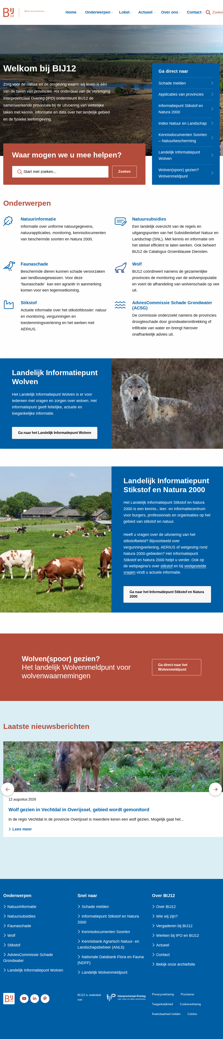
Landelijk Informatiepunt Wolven (179, 155)
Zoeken (124, 171)
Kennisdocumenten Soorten (106, 932)
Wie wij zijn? (167, 916)
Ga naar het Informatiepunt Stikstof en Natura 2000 (167, 596)
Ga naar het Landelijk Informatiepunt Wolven (57, 435)
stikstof (166, 566)
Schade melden (172, 83)
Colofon (192, 1014)
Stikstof (13, 945)
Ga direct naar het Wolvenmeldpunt (172, 667)
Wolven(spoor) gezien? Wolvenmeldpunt (179, 173)
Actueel (145, 12)
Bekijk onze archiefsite (175, 964)
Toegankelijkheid (162, 1004)
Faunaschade (19, 926)
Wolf (11, 935)
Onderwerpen (97, 12)
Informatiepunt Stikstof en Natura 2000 (181, 109)
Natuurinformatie (21, 906)
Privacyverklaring (163, 994)
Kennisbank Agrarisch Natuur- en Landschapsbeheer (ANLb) (108, 944)
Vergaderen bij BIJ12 (174, 926)
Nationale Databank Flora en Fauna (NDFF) (111, 960)
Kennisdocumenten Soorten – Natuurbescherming (183, 138)
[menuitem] (98, 12)
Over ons (169, 12)
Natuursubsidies (21, 916)
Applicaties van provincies (181, 94)
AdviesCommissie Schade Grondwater (28, 958)
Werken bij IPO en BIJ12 (177, 935)
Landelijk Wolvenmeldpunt (104, 972)
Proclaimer (187, 994)
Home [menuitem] (71, 12)
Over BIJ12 (166, 906)
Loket (124, 12)
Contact (194, 12)
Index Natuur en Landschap (183, 123)
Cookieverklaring (190, 1004)
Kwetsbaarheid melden (166, 1014)
